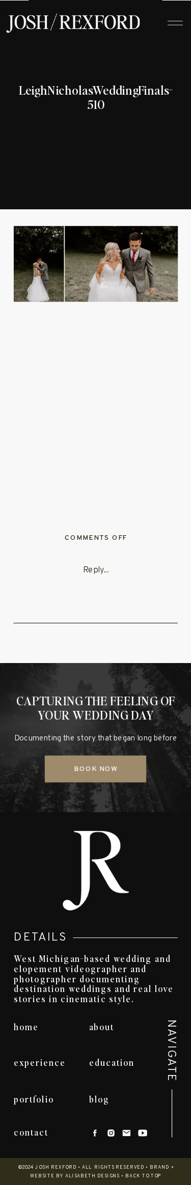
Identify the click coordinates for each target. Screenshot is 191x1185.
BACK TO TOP (143, 1176)
